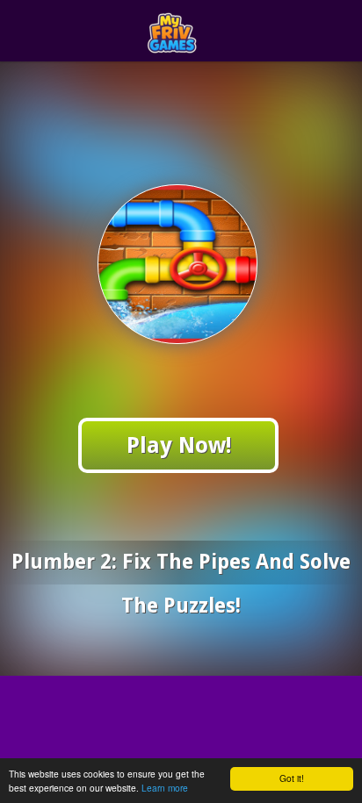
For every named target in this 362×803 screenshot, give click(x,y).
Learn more (164, 787)
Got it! (291, 778)
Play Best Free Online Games (213, 31)
